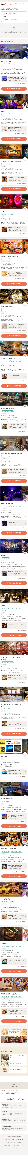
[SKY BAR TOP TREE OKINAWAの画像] (14, 151)
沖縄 (18, 1092)
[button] (14, 1105)
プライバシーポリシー (9, 1139)
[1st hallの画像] (14, 596)
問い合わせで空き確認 (15, 88)
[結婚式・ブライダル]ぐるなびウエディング (10, 1090)
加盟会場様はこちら (11, 1142)
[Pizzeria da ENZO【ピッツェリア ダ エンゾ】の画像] (14, 694)
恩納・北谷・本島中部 (5, 1093)
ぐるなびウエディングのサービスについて (14, 1145)
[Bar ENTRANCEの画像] (14, 51)
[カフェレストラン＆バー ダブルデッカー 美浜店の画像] (14, 648)
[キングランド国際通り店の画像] (14, 348)
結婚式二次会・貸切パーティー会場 (8, 1092)
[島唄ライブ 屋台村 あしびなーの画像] (14, 984)
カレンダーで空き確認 (15, 188)
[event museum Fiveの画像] (14, 296)
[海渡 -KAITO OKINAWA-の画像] (14, 399)
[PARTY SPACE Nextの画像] (14, 493)
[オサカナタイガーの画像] (14, 889)
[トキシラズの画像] (14, 201)
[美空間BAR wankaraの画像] (14, 789)
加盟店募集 (18, 1142)
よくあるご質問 (14, 1148)
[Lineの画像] (14, 101)
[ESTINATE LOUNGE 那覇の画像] (14, 839)
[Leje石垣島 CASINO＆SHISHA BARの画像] (14, 443)
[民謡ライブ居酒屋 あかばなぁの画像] (14, 246)
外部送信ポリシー (19, 1139)
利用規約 (14, 1136)
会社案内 (9, 1136)
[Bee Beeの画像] (14, 546)
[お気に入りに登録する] (25, 58)
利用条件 (19, 1136)
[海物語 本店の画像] (14, 934)
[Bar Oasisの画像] (14, 746)
